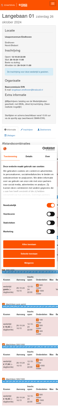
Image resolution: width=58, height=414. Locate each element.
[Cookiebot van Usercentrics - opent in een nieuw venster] (42, 148)
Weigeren (29, 263)
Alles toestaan (29, 244)
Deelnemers (45, 129)
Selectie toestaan (29, 253)
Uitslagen (10, 135)
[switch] (51, 214)
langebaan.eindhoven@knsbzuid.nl (27, 89)
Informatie (11, 129)
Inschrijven (28, 129)
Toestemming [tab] (10, 156)
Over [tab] (47, 156)
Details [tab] (29, 156)
